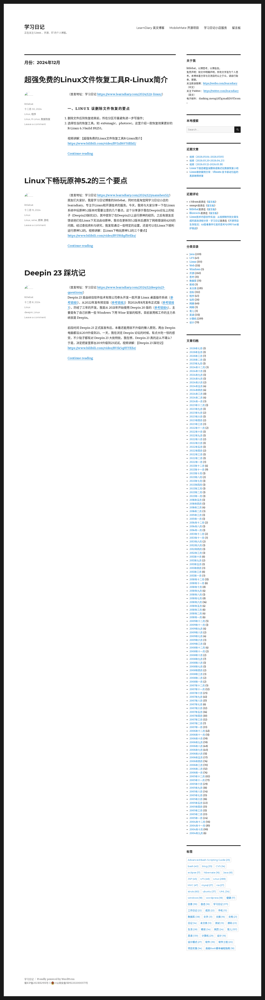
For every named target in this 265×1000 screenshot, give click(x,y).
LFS (191, 258)
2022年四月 (195, 450)
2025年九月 (195, 363)
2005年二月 (195, 814)
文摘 (220, 916)
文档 (232, 916)
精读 (206, 929)
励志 (205, 904)
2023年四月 (195, 420)
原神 (40, 220)
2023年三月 (195, 424)
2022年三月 (195, 454)
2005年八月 (195, 791)
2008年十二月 (197, 647)
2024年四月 (196, 390)
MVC (193, 885)
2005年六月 (195, 799)
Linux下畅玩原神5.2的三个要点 (75, 180)
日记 (192, 923)
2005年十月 (195, 784)
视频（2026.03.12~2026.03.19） (206, 164)
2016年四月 (195, 503)
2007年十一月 (197, 689)
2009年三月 (196, 643)
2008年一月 (196, 681)
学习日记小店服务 (215, 28)
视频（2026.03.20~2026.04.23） (207, 160)
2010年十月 (195, 587)
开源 (191, 273)
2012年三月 (195, 552)
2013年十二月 (196, 534)
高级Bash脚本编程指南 (220, 948)
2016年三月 (195, 507)
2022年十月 (195, 431)
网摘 (191, 303)
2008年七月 (196, 666)
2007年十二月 (197, 685)
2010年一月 (195, 617)
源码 (232, 923)
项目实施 (195, 948)
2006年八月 (196, 746)
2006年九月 (196, 742)
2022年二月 (195, 458)
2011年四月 (195, 568)
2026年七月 (195, 348)
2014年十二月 (196, 522)
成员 (210, 910)
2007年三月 (195, 719)
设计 (191, 322)
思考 (191, 276)
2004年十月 (196, 829)
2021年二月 (195, 492)
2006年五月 (196, 757)
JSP (192, 878)
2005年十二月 (197, 776)
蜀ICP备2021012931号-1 (37, 982)
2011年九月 (195, 560)
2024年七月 (196, 378)
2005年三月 (195, 810)
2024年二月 (196, 397)
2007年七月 (195, 704)
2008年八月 (196, 662)
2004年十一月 (197, 825)
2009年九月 (196, 628)
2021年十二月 (196, 465)
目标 (191, 292)
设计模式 (195, 941)
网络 (191, 307)
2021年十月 (195, 473)
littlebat (28, 103)
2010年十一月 (196, 583)
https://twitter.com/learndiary (221, 91)
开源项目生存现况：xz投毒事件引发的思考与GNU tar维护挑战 (214, 224)
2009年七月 (196, 636)
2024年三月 (196, 393)
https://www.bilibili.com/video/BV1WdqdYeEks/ (102, 235)
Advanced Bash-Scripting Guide (209, 859)
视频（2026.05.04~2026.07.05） (207, 156)
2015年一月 (195, 518)
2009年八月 (196, 632)
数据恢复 (45, 119)
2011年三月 (195, 571)
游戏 (46, 220)
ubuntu (209, 891)
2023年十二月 (197, 405)
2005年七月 (195, 795)
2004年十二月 (197, 821)
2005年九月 (195, 787)
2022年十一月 (197, 427)
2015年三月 (195, 515)
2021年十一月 (196, 469)
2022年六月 (195, 443)
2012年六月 (195, 545)
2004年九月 (196, 833)
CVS (220, 866)
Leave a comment (35, 124)
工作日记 (195, 910)
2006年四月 (196, 761)
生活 (192, 929)
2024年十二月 (197, 367)
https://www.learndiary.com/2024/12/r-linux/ (129, 94)
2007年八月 (195, 700)
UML (224, 891)
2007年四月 (195, 715)
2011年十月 (195, 556)
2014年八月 (195, 526)
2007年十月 (195, 693)
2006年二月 (196, 768)
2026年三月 (195, 356)
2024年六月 (196, 382)
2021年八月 (195, 477)
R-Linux (35, 119)
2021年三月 (195, 488)
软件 (210, 941)
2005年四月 (195, 806)
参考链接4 (161, 307)
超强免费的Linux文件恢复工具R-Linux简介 (96, 79)
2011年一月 (195, 575)
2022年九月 (195, 435)
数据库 (192, 280)
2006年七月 (196, 749)
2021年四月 (195, 484)
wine (34, 220)
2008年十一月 (197, 651)
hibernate (212, 872)
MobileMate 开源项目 (184, 28)
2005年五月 (195, 802)
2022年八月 (195, 439)
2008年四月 (196, 670)
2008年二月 (196, 677)
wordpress (214, 897)
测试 (219, 923)
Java (192, 254)
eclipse (194, 872)
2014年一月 (195, 530)
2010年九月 (195, 590)
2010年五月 (195, 606)
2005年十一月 (197, 780)
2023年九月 (195, 409)
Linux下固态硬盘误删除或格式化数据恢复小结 (213, 168)
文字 (208, 916)
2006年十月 (196, 738)
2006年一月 (196, 772)
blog (207, 866)
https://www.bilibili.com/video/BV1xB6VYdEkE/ (102, 143)
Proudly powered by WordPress (55, 979)
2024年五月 (196, 386)
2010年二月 (195, 613)
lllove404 (195, 213)
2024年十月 (196, 371)
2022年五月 (195, 446)
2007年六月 (195, 708)
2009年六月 (196, 640)
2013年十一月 (196, 537)
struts (193, 891)
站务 (191, 299)
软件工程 (225, 941)
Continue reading (80, 153)
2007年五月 (195, 712)
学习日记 (34, 27)
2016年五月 (195, 499)
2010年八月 (195, 594)
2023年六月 (195, 416)
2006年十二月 (197, 731)
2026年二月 (195, 359)
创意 (192, 904)
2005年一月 (195, 818)
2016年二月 (195, 511)
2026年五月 (195, 352)
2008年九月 (196, 659)
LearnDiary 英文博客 (150, 28)
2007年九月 (195, 696)
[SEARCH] (237, 129)
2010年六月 (195, 602)
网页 (219, 929)
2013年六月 (195, 541)
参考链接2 (118, 302)
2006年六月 (196, 753)
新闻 (191, 284)
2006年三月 (196, 765)
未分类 (192, 288)
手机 (222, 910)
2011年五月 (195, 564)
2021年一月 (195, 496)
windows (195, 897)
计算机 (192, 318)
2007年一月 (195, 727)
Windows (194, 269)
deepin (28, 312)
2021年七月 (195, 481)
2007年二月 (195, 723)
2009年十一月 (197, 624)
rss (220, 885)
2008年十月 (196, 655)
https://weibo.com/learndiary (220, 83)
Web (192, 265)
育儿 (191, 311)
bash (193, 866)
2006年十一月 (197, 734)
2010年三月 (195, 609)
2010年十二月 (196, 579)
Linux (27, 114)
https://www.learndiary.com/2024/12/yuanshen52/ (133, 195)
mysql (207, 885)
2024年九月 (196, 374)
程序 (33, 114)
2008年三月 (196, 674)
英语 (191, 314)
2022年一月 (195, 462)
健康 (230, 897)
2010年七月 (195, 598)
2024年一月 (196, 401)
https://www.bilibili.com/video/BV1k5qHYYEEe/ (102, 348)
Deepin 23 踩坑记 (54, 272)
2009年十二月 (197, 621)
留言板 (236, 28)
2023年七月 (195, 412)
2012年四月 (195, 549)
